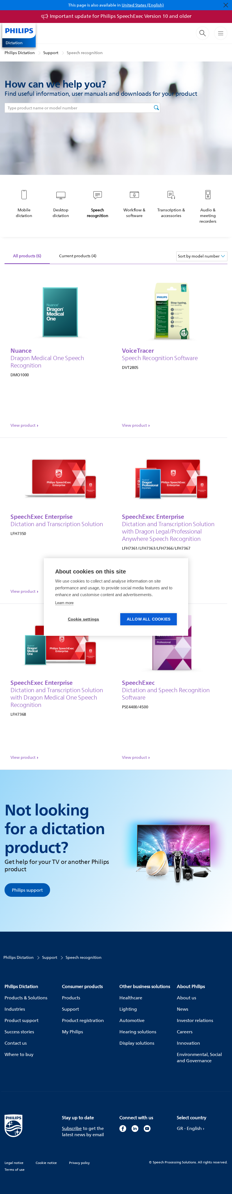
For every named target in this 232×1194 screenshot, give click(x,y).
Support (50, 52)
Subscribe (72, 1128)
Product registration (83, 1020)
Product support (21, 1020)
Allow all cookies (148, 619)
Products (71, 998)
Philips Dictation (20, 52)
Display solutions (136, 1043)
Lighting (128, 1009)
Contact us (16, 1043)
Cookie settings (83, 619)
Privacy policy (79, 1163)
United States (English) (143, 5)
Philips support (27, 890)
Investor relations (195, 1020)
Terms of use (15, 1169)
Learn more (64, 603)
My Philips (72, 1032)
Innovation (188, 1043)
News (182, 1009)
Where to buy (19, 1054)
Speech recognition (85, 52)
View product (22, 425)
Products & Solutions (26, 998)
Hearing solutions (137, 1032)
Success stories (19, 1032)
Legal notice (14, 1163)
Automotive (132, 1020)
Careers (184, 1032)
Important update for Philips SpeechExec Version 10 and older (121, 16)
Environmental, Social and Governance (199, 1057)
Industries (15, 1009)
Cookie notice (46, 1163)
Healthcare (130, 998)
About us (186, 998)
